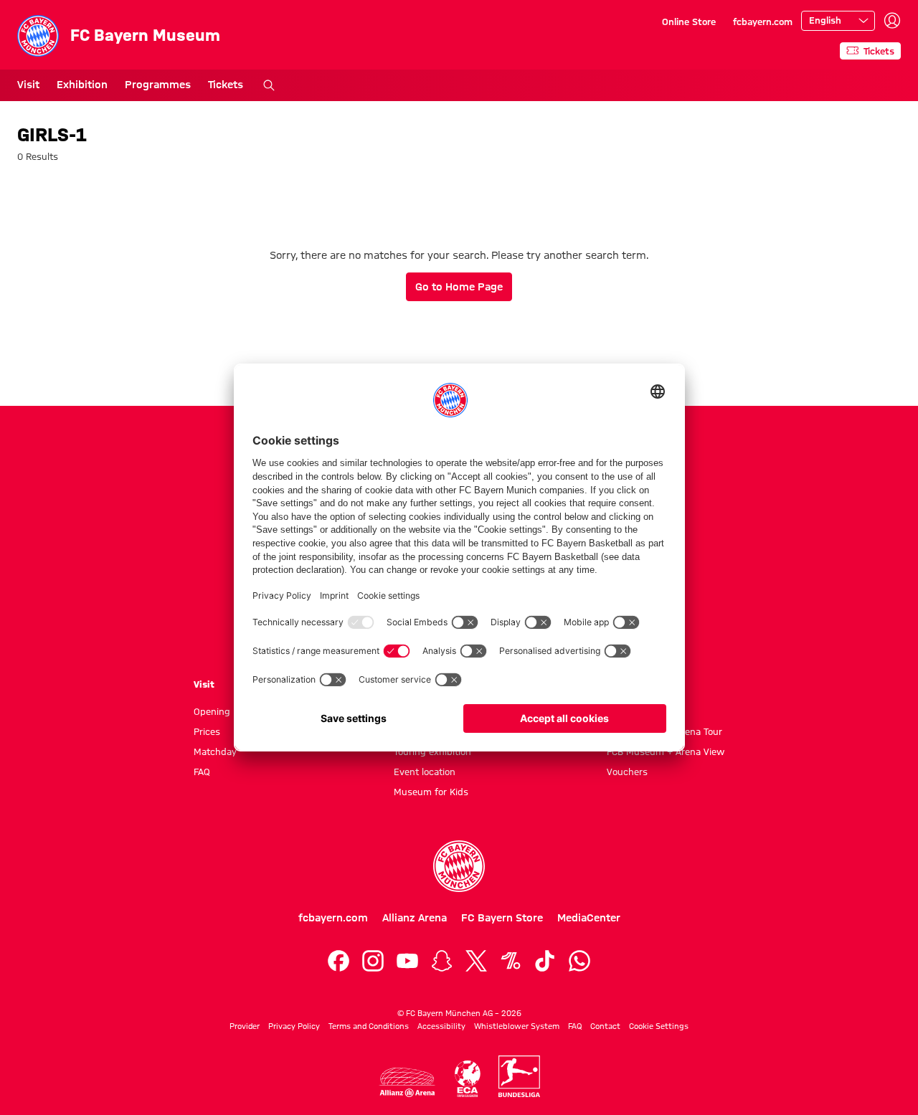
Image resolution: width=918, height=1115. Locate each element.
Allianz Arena (414, 918)
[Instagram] (372, 960)
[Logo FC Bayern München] (459, 866)
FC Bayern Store (502, 918)
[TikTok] (545, 960)
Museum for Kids (431, 792)
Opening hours (226, 711)
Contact (605, 1026)
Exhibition (82, 84)
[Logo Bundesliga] (519, 1076)
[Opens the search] (269, 85)
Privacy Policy (294, 1026)
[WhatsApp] (579, 960)
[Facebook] (338, 960)
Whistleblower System (516, 1026)
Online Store (689, 21)
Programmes (158, 84)
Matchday (215, 751)
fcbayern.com (762, 21)
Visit (28, 84)
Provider (245, 1026)
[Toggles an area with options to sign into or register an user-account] (892, 20)
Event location (424, 772)
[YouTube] (407, 960)
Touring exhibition (432, 751)
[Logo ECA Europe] (467, 1079)
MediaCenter (588, 918)
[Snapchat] (441, 960)
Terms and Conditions (368, 1026)
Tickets (225, 84)
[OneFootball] (510, 960)
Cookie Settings (658, 1026)
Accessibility (441, 1026)
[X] (476, 960)
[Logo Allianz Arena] (407, 1082)
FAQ (202, 772)
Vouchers (627, 772)
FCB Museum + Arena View (665, 751)
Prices (207, 731)
